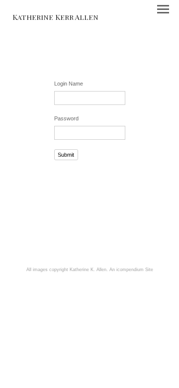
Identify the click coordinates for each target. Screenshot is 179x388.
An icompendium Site (131, 269)
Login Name (68, 84)
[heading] (55, 17)
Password (66, 118)
